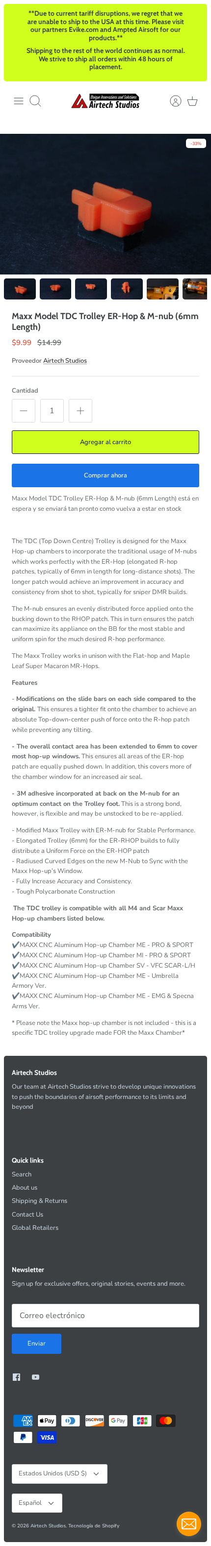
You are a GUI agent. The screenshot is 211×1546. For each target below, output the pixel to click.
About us (24, 1187)
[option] (105, 204)
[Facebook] (16, 1377)
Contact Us (27, 1214)
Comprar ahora (105, 475)
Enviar (36, 1343)
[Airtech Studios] (105, 100)
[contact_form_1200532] (189, 1524)
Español (30, 1502)
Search (21, 1174)
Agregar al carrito (105, 442)
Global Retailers (35, 1227)
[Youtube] (35, 1377)
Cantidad (25, 390)
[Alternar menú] (18, 101)
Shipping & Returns (39, 1201)
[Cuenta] (171, 101)
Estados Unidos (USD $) (53, 1473)
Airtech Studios (65, 360)
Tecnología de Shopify (93, 1525)
